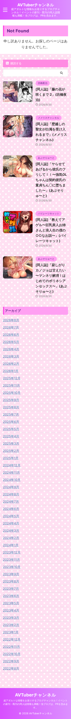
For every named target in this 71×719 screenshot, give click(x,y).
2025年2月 (11, 451)
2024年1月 (11, 545)
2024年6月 (11, 509)
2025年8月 (11, 407)
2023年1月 (11, 632)
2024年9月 (11, 487)
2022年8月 (11, 668)
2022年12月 (12, 639)
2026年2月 (11, 364)
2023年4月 (11, 610)
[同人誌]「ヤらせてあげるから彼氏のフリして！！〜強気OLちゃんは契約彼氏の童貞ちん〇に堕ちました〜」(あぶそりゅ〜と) (51, 180)
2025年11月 (11, 385)
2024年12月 (12, 465)
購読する (15, 63)
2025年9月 (11, 400)
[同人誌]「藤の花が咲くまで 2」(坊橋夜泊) (51, 94)
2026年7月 (11, 327)
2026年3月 (11, 356)
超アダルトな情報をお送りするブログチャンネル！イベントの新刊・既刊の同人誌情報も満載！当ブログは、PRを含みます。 (35, 704)
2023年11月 (11, 560)
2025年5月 (11, 429)
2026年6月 (11, 335)
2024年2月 (11, 538)
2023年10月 (12, 567)
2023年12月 (12, 552)
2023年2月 (11, 625)
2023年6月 (11, 596)
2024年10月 (12, 480)
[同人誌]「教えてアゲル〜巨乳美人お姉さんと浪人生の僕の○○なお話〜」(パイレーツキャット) (51, 230)
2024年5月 (11, 516)
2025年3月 (11, 443)
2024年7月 (11, 501)
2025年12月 (12, 378)
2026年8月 (11, 320)
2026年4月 (11, 349)
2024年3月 (11, 530)
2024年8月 (11, 494)
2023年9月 (11, 574)
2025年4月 (11, 436)
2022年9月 (11, 661)
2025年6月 (11, 422)
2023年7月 (11, 589)
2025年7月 (11, 414)
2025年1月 (11, 458)
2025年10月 (12, 393)
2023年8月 (11, 581)
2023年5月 (11, 603)
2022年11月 (11, 647)
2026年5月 (11, 342)
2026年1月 (11, 371)
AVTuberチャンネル (35, 5)
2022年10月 (12, 654)
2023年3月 (11, 618)
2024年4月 (11, 523)
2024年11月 (11, 472)
